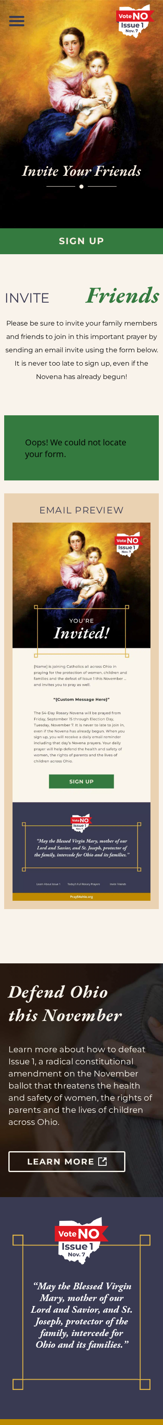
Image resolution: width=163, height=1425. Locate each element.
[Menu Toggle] (16, 21)
